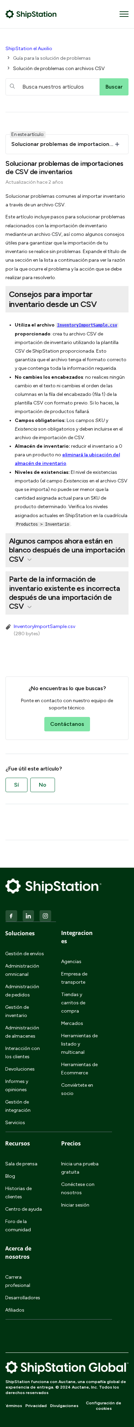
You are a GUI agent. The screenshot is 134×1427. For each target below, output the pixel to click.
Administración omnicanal (22, 970)
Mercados (72, 1023)
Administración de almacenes (22, 1032)
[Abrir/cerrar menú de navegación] (124, 14)
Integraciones (77, 937)
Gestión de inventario (17, 1011)
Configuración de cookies (103, 1406)
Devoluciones (20, 1069)
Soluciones (20, 933)
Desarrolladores (22, 1298)
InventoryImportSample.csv (87, 325)
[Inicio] (31, 14)
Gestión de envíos (24, 954)
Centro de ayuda (23, 1209)
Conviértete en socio (77, 1089)
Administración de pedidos (22, 991)
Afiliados (14, 1310)
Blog (10, 1176)
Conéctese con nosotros (77, 1188)
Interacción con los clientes (22, 1053)
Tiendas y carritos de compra (73, 1003)
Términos (12, 1405)
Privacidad (36, 1405)
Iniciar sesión (75, 1205)
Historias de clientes (18, 1193)
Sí (16, 784)
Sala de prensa (21, 1164)
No (42, 784)
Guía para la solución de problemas (52, 58)
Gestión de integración (18, 1106)
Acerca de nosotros (18, 1252)
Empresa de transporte (74, 978)
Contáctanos (67, 724)
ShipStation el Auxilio (28, 49)
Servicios (15, 1123)
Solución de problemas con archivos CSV (59, 68)
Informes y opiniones (16, 1085)
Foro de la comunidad (18, 1226)
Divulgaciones (64, 1405)
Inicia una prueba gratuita (80, 1168)
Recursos (17, 1143)
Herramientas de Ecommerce (79, 1069)
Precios (71, 1143)
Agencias (71, 961)
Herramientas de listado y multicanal (79, 1044)
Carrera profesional (17, 1281)
